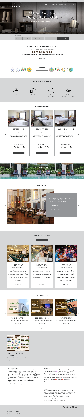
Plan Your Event (42, 240)
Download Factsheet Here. (18, 267)
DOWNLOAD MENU (55, 205)
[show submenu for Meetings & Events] (69, 4)
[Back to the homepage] (15, 6)
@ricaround (46, 389)
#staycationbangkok (66, 377)
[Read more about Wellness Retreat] (18, 307)
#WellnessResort (12, 382)
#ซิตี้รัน (45, 376)
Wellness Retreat (18, 318)
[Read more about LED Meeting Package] (42, 307)
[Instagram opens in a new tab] (67, 407)
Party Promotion (66, 318)
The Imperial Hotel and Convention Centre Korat (42, 46)
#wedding (21, 380)
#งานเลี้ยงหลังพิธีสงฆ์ (29, 380)
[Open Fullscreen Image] (9, 259)
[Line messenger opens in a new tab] (76, 407)
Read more (42, 72)
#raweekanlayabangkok (56, 377)
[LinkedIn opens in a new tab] (70, 407)
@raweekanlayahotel (13, 368)
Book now (63, 38)
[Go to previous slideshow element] (24, 123)
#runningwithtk (74, 377)
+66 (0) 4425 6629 (35, 49)
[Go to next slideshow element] (26, 123)
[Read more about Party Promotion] (66, 307)
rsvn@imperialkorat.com (48, 49)
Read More (19, 285)
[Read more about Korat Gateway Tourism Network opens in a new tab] (18, 343)
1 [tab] (41, 328)
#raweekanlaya (27, 379)
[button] (18, 38)
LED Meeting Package (42, 318)
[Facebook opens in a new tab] (64, 407)
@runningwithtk (47, 368)
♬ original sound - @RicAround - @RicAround (54, 400)
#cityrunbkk (48, 377)
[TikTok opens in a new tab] (73, 407)
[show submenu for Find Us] (50, 4)
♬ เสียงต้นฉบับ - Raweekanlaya (15, 384)
